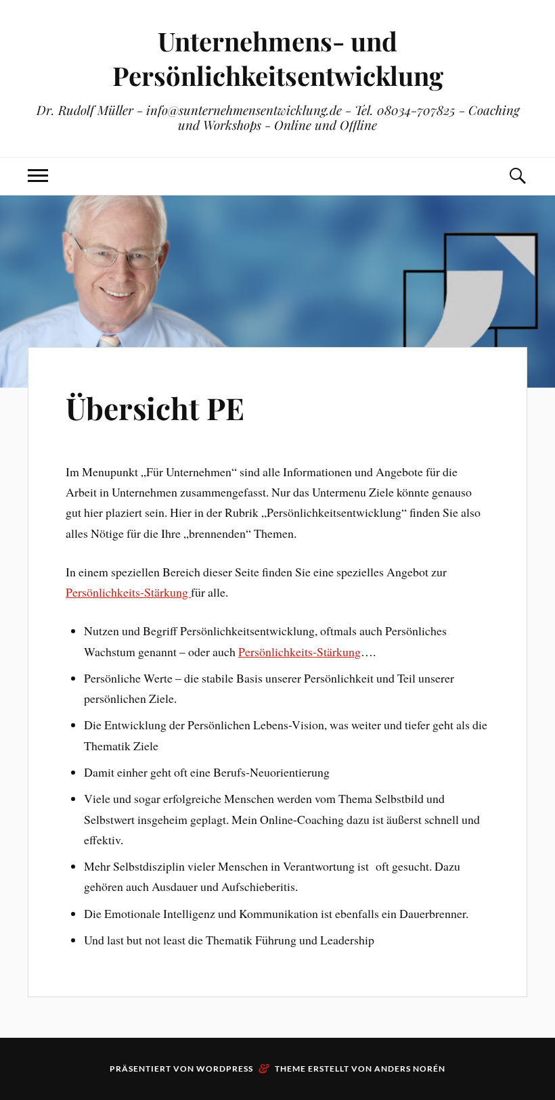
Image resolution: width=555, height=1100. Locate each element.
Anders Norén (409, 1068)
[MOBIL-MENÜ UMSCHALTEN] (38, 176)
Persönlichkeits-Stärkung (128, 592)
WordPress (224, 1068)
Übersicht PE (155, 408)
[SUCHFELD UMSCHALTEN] (517, 176)
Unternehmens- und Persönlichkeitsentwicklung (277, 58)
